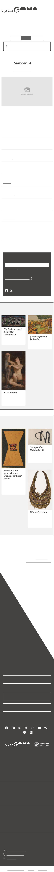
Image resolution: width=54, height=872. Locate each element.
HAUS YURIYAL (10, 482)
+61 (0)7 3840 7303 (15, 852)
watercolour (9, 194)
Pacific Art (8, 158)
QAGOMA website (11, 793)
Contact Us (11, 855)
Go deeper (42, 29)
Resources (37, 38)
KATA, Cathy (35, 518)
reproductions (41, 558)
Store (5, 796)
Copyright (42, 867)
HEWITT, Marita (22, 70)
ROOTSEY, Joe (36, 342)
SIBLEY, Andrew (11, 338)
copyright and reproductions (35, 561)
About (30, 793)
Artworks (10, 29)
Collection (19, 18)
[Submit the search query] (5, 46)
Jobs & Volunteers (16, 867)
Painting (7, 182)
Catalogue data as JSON (16, 278)
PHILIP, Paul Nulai (12, 488)
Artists (26, 29)
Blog (30, 790)
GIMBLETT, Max (37, 456)
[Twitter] (11, 290)
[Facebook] (6, 290)
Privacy (31, 867)
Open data (7, 790)
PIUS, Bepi (34, 524)
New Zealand (9, 218)
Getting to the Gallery (16, 848)
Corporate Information (29, 870)
